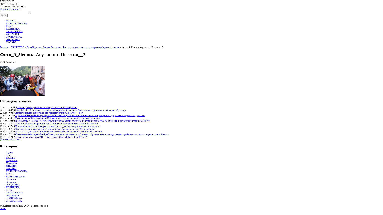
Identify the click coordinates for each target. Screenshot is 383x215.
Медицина (11, 163)
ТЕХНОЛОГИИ (14, 31)
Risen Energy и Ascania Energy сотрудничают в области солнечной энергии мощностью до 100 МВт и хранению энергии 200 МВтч (83, 121)
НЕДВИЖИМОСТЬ (16, 23)
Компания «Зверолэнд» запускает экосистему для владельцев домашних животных (57, 126)
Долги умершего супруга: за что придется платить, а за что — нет (49, 113)
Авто (8, 155)
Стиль (9, 190)
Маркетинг (11, 160)
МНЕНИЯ (11, 166)
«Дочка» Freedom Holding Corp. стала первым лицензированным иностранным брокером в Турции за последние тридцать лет (80, 115)
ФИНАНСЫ (12, 34)
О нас (3, 208)
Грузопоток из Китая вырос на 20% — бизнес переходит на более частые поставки (57, 118)
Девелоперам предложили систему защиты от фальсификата (46, 107)
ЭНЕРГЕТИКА (14, 200)
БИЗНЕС (10, 20)
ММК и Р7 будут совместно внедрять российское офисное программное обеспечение (58, 131)
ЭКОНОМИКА (14, 37)
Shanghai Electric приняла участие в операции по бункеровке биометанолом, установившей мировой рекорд (70, 110)
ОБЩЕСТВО (13, 39)
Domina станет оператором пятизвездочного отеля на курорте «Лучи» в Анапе (55, 129)
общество (11, 179)
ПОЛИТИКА (13, 28)
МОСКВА (11, 42)
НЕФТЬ (10, 26)
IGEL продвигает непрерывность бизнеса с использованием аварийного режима (56, 123)
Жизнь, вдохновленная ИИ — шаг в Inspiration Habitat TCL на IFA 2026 (51, 137)
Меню (3, 15)
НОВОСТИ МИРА (15, 176)
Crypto (9, 152)
